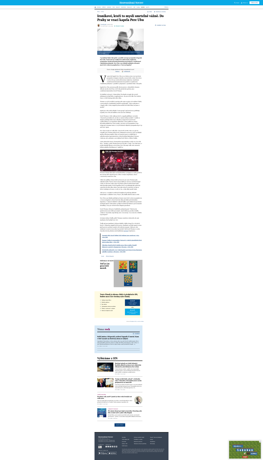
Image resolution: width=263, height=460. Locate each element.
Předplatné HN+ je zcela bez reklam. (137, 321)
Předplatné (254, 2)
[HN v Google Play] (103, 453)
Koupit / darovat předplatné (156, 437)
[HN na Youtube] (116, 446)
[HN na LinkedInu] (112, 446)
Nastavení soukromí (138, 441)
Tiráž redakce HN (125, 439)
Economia (124, 441)
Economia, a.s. (107, 439)
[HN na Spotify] (114, 446)
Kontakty (124, 437)
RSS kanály (152, 443)
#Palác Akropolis (110, 256)
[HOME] (95, 7)
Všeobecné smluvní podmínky (140, 443)
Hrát (123, 270)
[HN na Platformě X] (106, 446)
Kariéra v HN (124, 443)
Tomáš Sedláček (101, 394)
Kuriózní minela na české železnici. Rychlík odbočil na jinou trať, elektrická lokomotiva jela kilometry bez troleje (128, 365)
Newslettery (152, 441)
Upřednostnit (127, 71)
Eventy (151, 439)
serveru (126, 231)
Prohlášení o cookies (138, 439)
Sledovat (117, 71)
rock (107, 329)
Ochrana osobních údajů (139, 437)
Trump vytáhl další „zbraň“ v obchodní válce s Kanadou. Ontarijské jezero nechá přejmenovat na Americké (128, 380)
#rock (102, 256)
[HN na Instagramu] (110, 446)
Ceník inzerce (124, 445)
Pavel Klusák (103, 24)
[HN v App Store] (112, 453)
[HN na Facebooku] (108, 446)
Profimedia (103, 53)
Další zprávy (119, 424)
